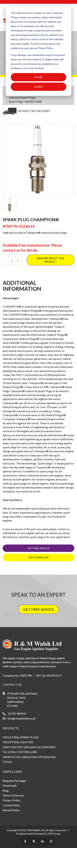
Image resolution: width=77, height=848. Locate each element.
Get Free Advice (38, 548)
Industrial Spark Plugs (22, 97)
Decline (38, 86)
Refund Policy (11, 810)
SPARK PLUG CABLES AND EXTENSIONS (29, 757)
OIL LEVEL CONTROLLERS (20, 752)
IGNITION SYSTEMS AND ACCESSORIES (29, 747)
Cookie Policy (11, 805)
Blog (6, 790)
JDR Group (54, 833)
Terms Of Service (13, 795)
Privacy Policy (11, 800)
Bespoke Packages (14, 780)
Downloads (10, 785)
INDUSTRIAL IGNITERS (18, 742)
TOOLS (7, 761)
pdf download (38, 557)
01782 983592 (17, 713)
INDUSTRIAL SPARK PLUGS (20, 737)
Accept (38, 76)
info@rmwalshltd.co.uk (21, 718)
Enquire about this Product (50, 260)
